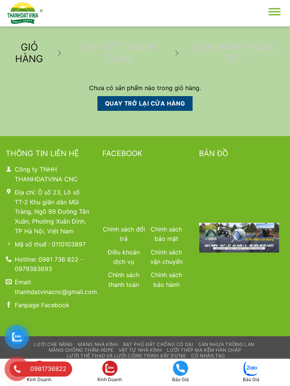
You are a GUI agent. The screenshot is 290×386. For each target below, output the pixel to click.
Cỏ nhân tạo (208, 355)
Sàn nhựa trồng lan (226, 344)
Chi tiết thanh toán (118, 52)
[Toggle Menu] (274, 13)
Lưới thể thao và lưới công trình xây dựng (126, 355)
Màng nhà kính (98, 344)
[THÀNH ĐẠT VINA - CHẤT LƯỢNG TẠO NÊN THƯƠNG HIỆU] (43, 13)
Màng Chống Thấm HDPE (81, 350)
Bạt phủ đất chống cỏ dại (158, 344)
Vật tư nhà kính (140, 350)
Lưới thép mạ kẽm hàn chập (204, 350)
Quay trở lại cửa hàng (145, 103)
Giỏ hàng (29, 52)
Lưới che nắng (53, 344)
